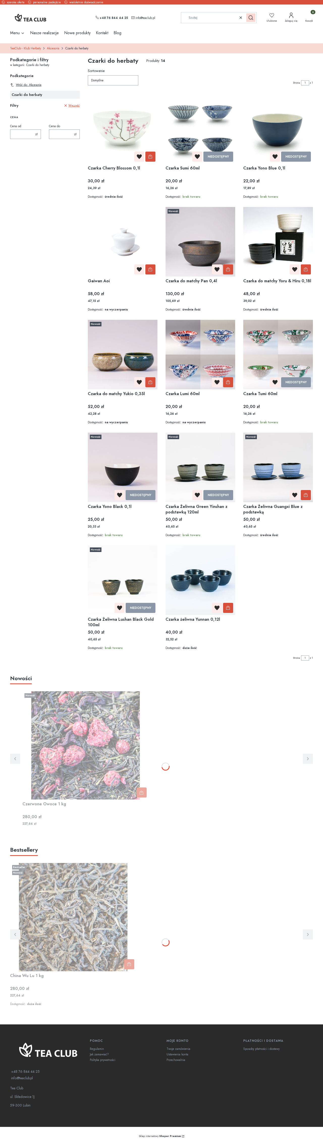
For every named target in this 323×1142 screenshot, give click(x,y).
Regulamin (97, 1049)
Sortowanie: (96, 70)
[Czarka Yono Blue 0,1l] (278, 129)
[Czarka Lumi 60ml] (200, 354)
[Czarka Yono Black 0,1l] (122, 467)
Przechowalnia (176, 1060)
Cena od (15, 126)
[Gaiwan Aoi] (122, 241)
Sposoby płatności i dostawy (261, 1049)
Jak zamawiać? (99, 1054)
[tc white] (48, 1050)
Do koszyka (150, 157)
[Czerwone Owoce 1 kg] (85, 745)
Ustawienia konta (177, 1054)
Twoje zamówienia (178, 1049)
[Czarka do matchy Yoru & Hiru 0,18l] (278, 241)
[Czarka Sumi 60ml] (200, 129)
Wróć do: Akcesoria (28, 85)
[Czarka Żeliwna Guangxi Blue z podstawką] (278, 467)
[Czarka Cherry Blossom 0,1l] (122, 129)
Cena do (54, 126)
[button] (250, 17)
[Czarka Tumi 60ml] (278, 354)
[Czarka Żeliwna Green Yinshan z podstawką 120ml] (200, 467)
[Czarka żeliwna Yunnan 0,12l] (200, 580)
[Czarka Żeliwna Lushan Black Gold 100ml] (122, 580)
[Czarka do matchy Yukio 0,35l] (122, 354)
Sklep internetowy (160, 1136)
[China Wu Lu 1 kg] (73, 917)
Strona (296, 83)
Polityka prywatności (102, 1060)
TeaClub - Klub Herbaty (25, 48)
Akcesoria (53, 48)
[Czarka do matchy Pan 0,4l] (200, 241)
